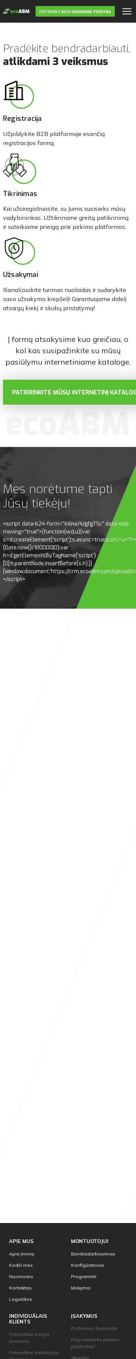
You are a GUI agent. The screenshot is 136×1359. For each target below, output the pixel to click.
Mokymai (81, 1288)
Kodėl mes (21, 1265)
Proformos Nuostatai (94, 1328)
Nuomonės (21, 1276)
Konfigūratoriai (87, 1265)
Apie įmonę (21, 1254)
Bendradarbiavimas (93, 1254)
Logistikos (20, 1299)
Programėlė (84, 1276)
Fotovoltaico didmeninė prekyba (75, 11)
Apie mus (21, 1241)
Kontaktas (20, 1288)
